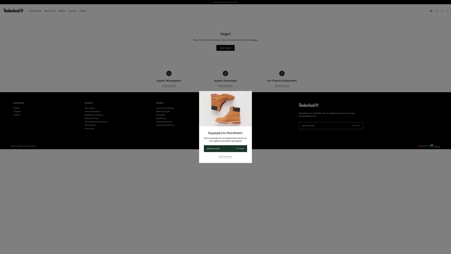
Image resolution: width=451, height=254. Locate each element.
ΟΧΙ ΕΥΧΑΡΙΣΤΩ (225, 156)
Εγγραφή (240, 148)
